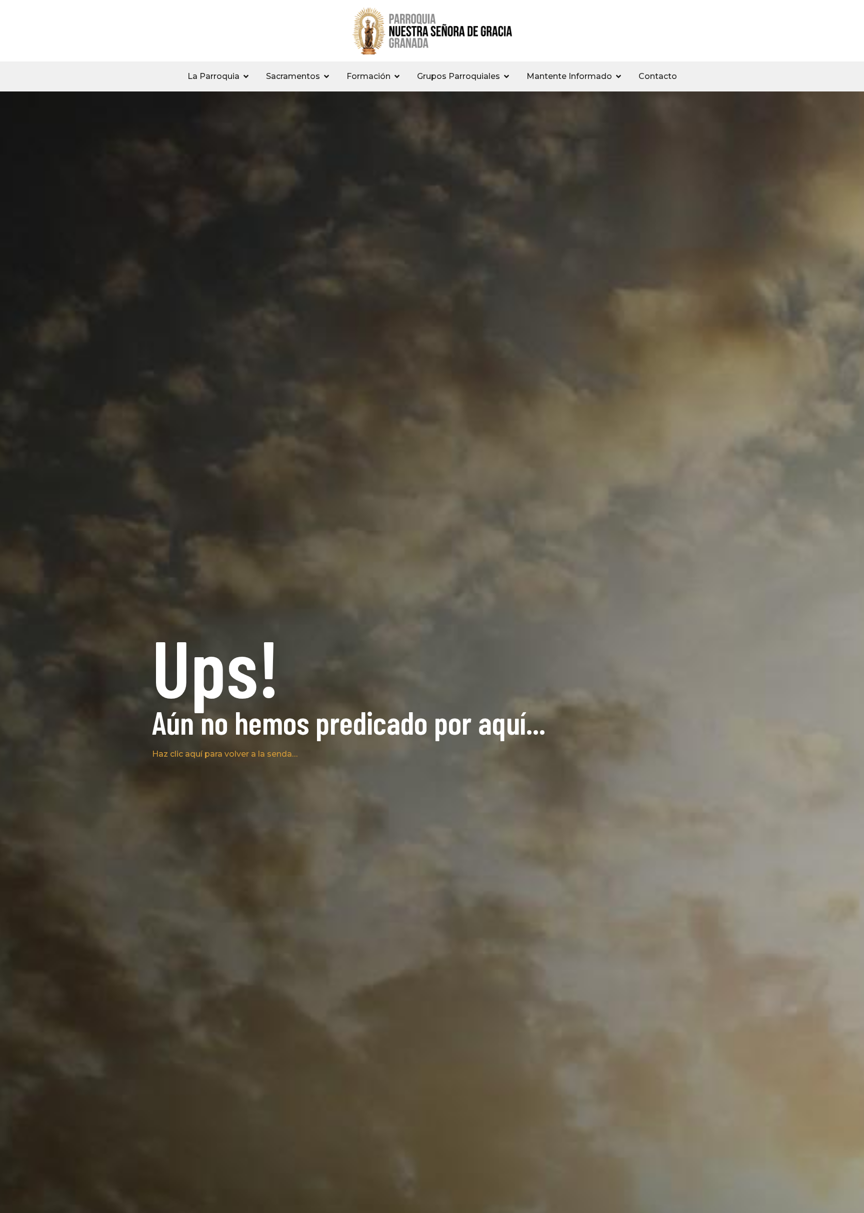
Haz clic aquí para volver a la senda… (225, 754)
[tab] (219, 76)
